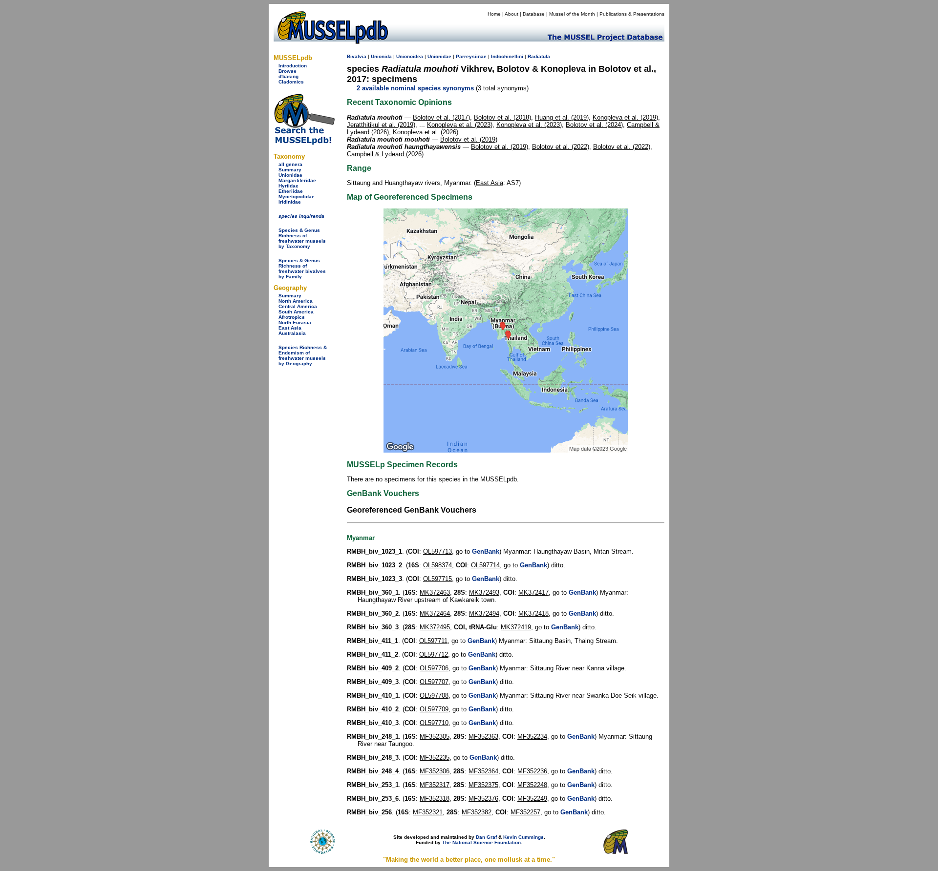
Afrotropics (291, 317)
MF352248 (532, 784)
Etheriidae (290, 191)
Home (494, 14)
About (511, 14)
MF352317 (434, 784)
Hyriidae (288, 185)
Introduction (292, 65)
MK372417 (533, 592)
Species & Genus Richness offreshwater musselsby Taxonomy (302, 238)
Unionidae (290, 175)
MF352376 (483, 798)
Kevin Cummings (523, 837)
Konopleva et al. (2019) (625, 117)
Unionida (381, 56)
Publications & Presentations (631, 14)
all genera (290, 164)
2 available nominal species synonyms (415, 88)
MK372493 (484, 592)
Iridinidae (289, 202)
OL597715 (437, 578)
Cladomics (291, 81)
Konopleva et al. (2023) (459, 124)
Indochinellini (507, 56)
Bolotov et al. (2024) (594, 124)
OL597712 (433, 654)
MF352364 (483, 771)
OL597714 (485, 565)
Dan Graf (486, 837)
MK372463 (435, 592)
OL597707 (434, 681)
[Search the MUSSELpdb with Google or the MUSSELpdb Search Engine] (304, 143)
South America (296, 311)
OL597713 (437, 551)
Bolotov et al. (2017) (441, 117)
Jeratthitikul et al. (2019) (381, 124)
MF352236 (532, 771)
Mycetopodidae (296, 196)
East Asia (289, 328)
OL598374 (437, 565)
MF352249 (532, 798)
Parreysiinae (471, 56)
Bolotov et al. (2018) (502, 117)
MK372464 (435, 613)
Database (534, 14)
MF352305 (434, 736)
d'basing (288, 76)
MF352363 (483, 736)
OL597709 (434, 709)
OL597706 (434, 668)
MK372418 (533, 613)
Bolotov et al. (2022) (560, 146)
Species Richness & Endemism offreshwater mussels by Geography (302, 355)
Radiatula (539, 56)
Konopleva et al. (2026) (425, 132)
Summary (289, 169)
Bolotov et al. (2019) (468, 139)
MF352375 (483, 784)
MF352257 (525, 812)
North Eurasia (294, 322)
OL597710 (434, 722)
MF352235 (434, 757)
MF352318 (434, 798)
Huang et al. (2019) (562, 117)
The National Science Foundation (481, 842)
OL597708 (434, 695)
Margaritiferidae (297, 180)
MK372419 (516, 627)
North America (295, 301)
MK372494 (484, 613)
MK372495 (435, 627)
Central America (297, 306)
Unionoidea (409, 56)
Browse (287, 71)
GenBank (485, 551)
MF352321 (428, 812)
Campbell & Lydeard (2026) (385, 154)
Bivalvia (356, 56)
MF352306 (434, 771)
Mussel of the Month (572, 14)
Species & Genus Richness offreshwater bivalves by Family (302, 268)
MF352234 (532, 736)
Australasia (292, 333)
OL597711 (433, 640)
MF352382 (476, 812)
